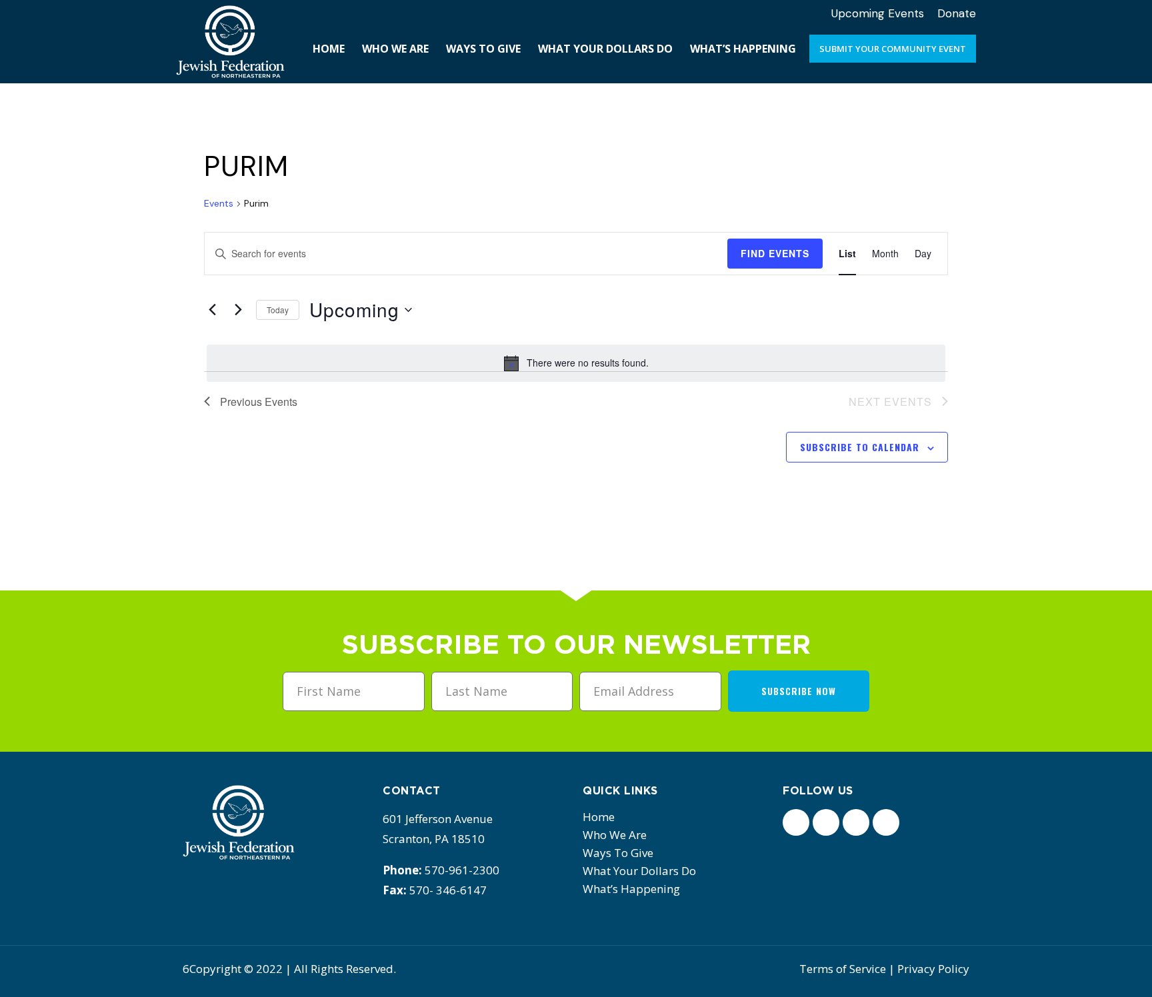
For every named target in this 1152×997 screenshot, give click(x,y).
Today (278, 309)
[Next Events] (238, 310)
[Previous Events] (212, 310)
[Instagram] (856, 822)
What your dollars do (639, 870)
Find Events (775, 253)
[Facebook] (796, 822)
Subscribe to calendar (859, 447)
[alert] (576, 363)
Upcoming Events (877, 13)
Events (218, 203)
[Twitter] (826, 822)
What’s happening (631, 888)
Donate (956, 13)
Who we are (615, 834)
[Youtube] (886, 822)
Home (599, 816)
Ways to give (618, 852)
